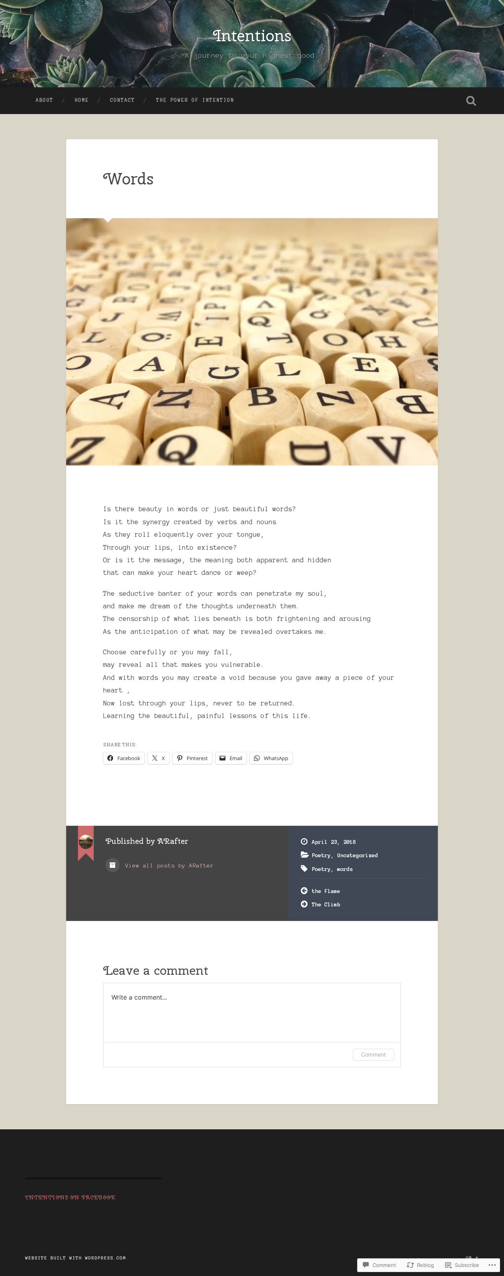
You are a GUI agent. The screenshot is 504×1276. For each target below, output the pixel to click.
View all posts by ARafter (168, 865)
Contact (122, 100)
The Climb (326, 904)
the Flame (326, 891)
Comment (373, 1054)
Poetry (321, 855)
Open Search (471, 100)
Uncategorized (357, 855)
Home (82, 100)
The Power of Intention (195, 100)
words (345, 869)
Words (128, 178)
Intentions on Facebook (70, 1197)
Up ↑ (472, 1258)
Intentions (252, 35)
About (45, 100)
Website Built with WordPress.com (75, 1258)
